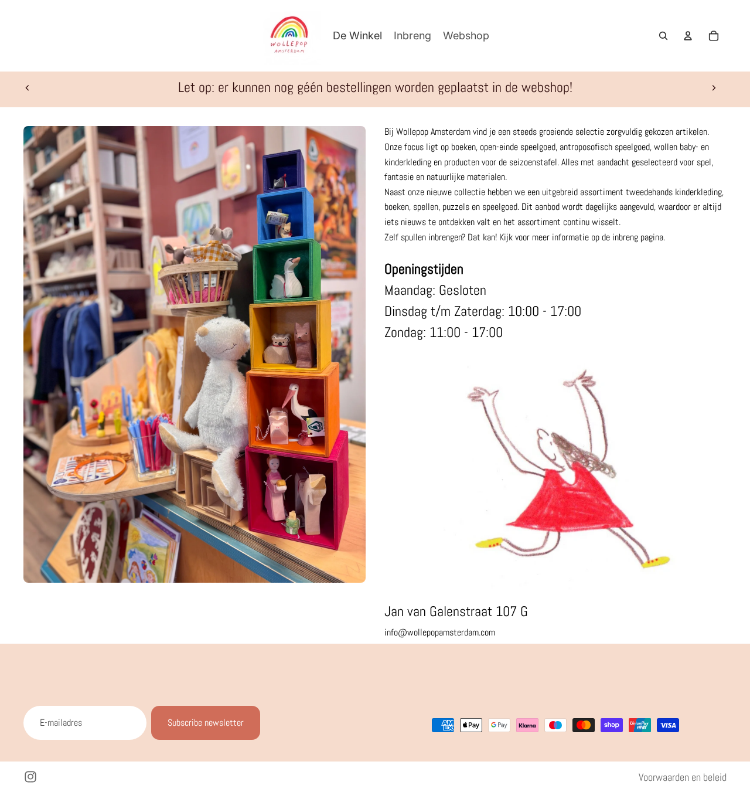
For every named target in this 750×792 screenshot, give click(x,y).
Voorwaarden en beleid (683, 777)
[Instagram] (30, 777)
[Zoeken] (663, 36)
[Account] (688, 36)
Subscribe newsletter (206, 722)
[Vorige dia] (27, 87)
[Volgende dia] (714, 87)
